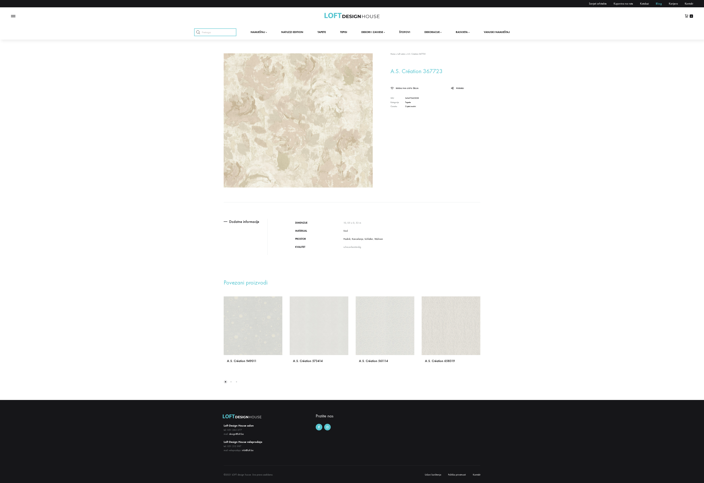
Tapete (408, 102)
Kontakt (689, 3)
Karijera (673, 3)
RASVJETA (463, 32)
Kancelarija (357, 238)
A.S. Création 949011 (241, 361)
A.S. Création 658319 (440, 361)
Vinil (345, 230)
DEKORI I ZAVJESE (373, 32)
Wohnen (378, 238)
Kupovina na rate (623, 3)
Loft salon (401, 54)
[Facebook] (319, 427)
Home (392, 54)
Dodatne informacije (244, 221)
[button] (225, 382)
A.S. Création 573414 (308, 361)
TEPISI (343, 32)
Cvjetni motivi (410, 106)
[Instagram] (327, 427)
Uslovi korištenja (433, 474)
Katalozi (644, 3)
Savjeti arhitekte (598, 3)
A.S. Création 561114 (373, 361)
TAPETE (322, 32)
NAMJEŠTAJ (259, 32)
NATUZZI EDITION (292, 32)
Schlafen (368, 238)
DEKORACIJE (432, 32)
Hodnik (347, 238)
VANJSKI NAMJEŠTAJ (497, 32)
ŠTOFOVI (404, 32)
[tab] (245, 222)
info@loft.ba (247, 450)
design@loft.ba (236, 434)
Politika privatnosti (457, 474)
